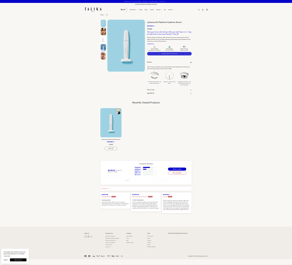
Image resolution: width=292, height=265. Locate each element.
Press (127, 238)
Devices (152, 9)
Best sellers (133, 9)
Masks (148, 244)
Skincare (158, 9)
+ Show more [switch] (150, 44)
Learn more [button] (7, 256)
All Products (150, 236)
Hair (165, 9)
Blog (127, 240)
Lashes (140, 9)
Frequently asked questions (112, 238)
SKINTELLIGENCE (151, 246)
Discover (170, 9)
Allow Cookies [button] (18, 259)
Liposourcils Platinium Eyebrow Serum (111, 139)
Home (101, 15)
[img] (105, 194)
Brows (146, 9)
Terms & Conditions (110, 242)
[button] (150, 26)
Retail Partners (129, 242)
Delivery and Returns (110, 240)
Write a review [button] (177, 169)
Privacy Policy (108, 244)
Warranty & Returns (110, 236)
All (107, 15)
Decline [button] (6, 259)
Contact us (108, 246)
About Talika (129, 236)
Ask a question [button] (177, 173)
